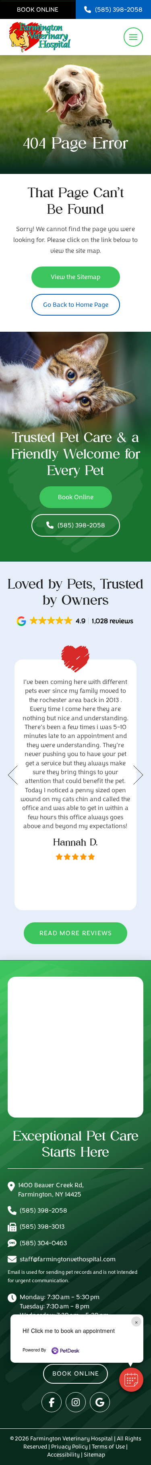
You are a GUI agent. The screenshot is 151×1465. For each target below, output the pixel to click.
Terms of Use (108, 1446)
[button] (133, 37)
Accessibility (63, 1454)
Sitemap (94, 1454)
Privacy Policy (69, 1446)
